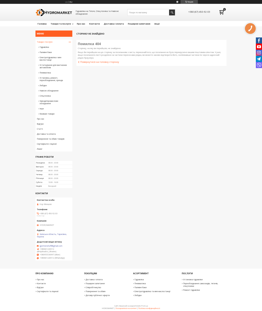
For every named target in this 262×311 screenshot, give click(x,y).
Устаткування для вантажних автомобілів (53, 66)
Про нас (81, 23)
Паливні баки (46, 52)
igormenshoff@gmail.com (51, 246)
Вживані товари (47, 113)
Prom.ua (144, 306)
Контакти (94, 23)
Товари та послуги (61, 23)
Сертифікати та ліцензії (48, 291)
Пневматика (45, 72)
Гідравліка (44, 47)
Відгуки (40, 124)
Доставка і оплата (114, 23)
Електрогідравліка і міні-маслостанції (51, 58)
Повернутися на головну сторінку (99, 61)
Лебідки (43, 85)
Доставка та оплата (46, 134)
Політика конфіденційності (149, 308)
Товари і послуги (44, 42)
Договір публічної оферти (98, 295)
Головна (42, 23)
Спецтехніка (45, 95)
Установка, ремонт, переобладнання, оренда (51, 79)
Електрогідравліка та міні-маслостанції (152, 291)
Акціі (157, 23)
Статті (40, 129)
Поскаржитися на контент (126, 308)
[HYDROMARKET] (53, 12)
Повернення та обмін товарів (50, 139)
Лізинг (39, 149)
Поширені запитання (139, 23)
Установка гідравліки (193, 279)
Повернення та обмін (95, 291)
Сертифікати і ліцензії (47, 144)
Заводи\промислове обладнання (49, 102)
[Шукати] (172, 12)
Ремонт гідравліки (191, 290)
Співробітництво (93, 287)
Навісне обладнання (49, 90)
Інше (42, 108)
